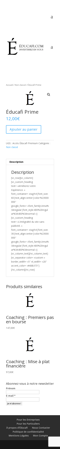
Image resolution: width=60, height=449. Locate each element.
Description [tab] (16, 161)
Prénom (10, 388)
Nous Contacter (41, 427)
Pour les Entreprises (28, 419)
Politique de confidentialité (28, 431)
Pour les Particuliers (28, 423)
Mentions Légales (19, 435)
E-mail (11, 395)
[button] (49, 95)
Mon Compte (40, 23)
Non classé (20, 84)
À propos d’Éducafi (17, 427)
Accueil (9, 84)
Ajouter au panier (24, 129)
